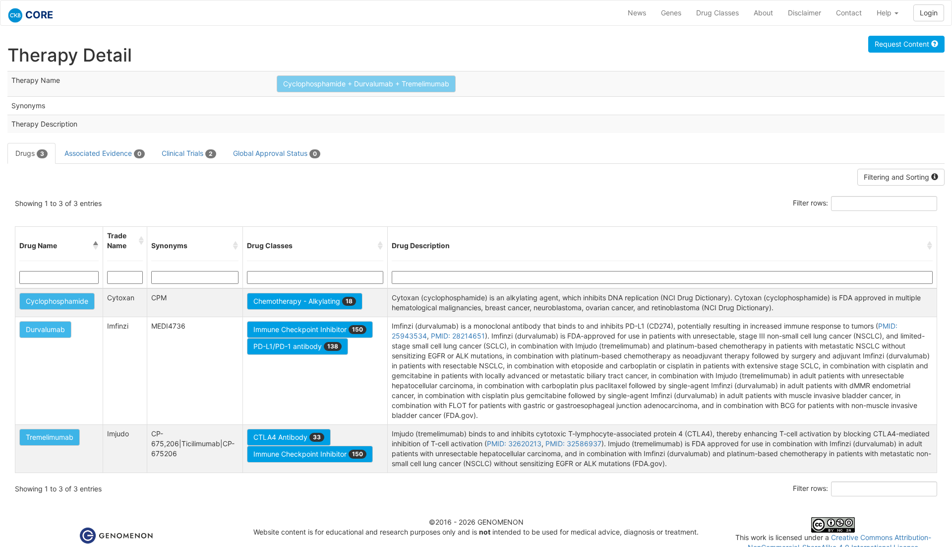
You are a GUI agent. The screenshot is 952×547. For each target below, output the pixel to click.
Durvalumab (45, 329)
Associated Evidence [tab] (102, 153)
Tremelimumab (49, 437)
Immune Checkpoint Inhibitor (308, 329)
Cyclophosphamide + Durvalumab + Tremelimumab (366, 83)
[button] (96, 246)
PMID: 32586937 (573, 443)
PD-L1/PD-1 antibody (295, 346)
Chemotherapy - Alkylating (303, 301)
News (637, 12)
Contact (849, 12)
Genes (671, 12)
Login (929, 12)
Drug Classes (717, 12)
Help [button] (885, 12)
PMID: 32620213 (514, 443)
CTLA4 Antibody (287, 437)
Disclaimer (804, 12)
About (763, 12)
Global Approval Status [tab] (275, 153)
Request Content (903, 44)
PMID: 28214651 (458, 336)
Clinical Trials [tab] (187, 153)
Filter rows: (810, 203)
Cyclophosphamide (57, 301)
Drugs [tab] (29, 153)
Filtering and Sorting (897, 177)
